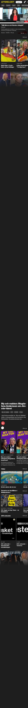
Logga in (19, 2)
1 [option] (2, 428)
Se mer (22, 33)
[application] (14, 15)
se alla (25, 37)
